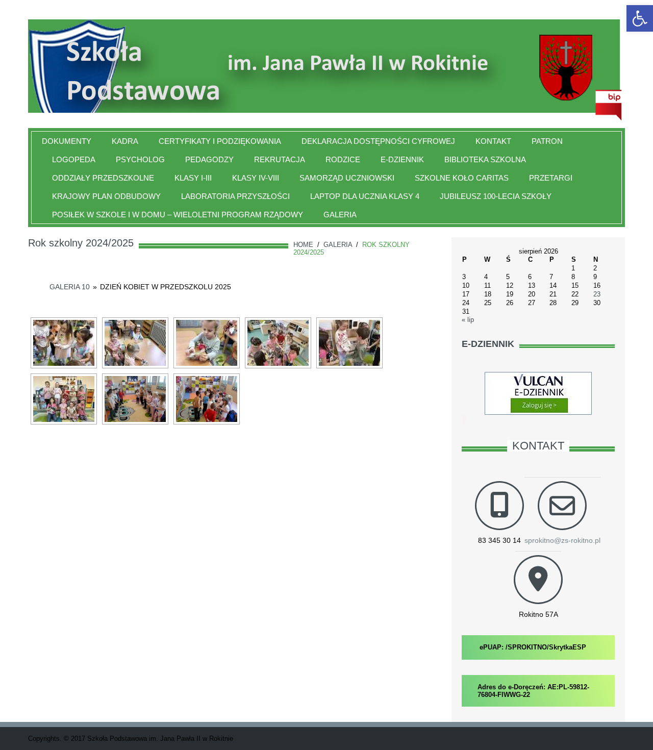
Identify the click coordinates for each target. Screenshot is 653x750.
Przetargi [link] (550, 177)
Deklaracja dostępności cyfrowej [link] (378, 141)
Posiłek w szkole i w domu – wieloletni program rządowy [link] (177, 214)
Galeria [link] (340, 214)
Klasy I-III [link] (193, 177)
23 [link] (596, 294)
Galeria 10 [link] (69, 287)
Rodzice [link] (342, 159)
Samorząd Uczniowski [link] (346, 177)
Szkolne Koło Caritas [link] (462, 177)
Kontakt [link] (493, 141)
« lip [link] (468, 319)
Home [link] (303, 244)
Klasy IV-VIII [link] (255, 177)
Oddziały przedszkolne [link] (103, 177)
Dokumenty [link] (66, 141)
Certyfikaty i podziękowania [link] (220, 141)
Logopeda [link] (73, 159)
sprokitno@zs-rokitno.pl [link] (562, 540)
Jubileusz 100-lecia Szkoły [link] (495, 196)
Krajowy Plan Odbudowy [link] (106, 196)
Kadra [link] (125, 141)
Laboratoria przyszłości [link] (235, 196)
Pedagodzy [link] (209, 159)
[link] (639, 18)
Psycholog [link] (140, 159)
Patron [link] (547, 141)
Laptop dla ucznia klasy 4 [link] (364, 196)
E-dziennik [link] (402, 159)
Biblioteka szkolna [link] (485, 159)
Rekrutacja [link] (279, 159)
